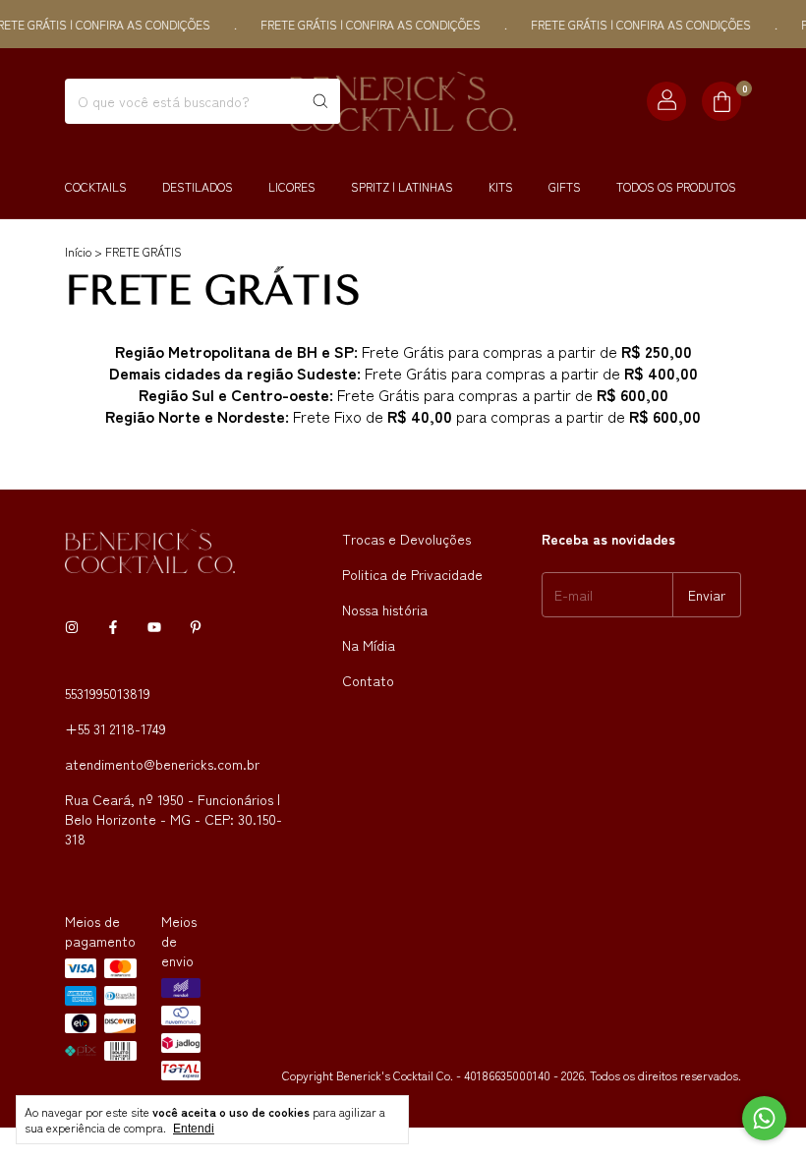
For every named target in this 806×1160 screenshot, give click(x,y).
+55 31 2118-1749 (115, 728)
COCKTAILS (96, 186)
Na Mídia (368, 645)
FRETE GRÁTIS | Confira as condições (362, 24)
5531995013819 (107, 693)
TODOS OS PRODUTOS (676, 186)
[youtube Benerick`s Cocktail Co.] (154, 626)
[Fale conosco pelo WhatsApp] (764, 1118)
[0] (721, 101)
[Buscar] (320, 101)
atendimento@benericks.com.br (162, 764)
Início (78, 251)
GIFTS (564, 186)
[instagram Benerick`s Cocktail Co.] (72, 626)
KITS (501, 186)
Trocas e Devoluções (406, 539)
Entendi (193, 1128)
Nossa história (385, 609)
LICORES (292, 186)
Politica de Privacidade (412, 574)
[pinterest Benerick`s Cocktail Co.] (195, 626)
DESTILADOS (197, 186)
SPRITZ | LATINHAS (402, 186)
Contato (368, 680)
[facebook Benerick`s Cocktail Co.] (113, 626)
